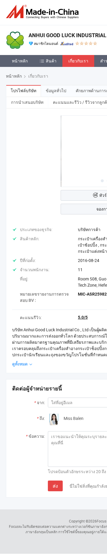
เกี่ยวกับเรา (78, 61)
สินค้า (51, 61)
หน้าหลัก (20, 61)
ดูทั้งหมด (20, 364)
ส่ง (55, 486)
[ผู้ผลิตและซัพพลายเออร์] (43, 12)
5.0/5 (83, 317)
